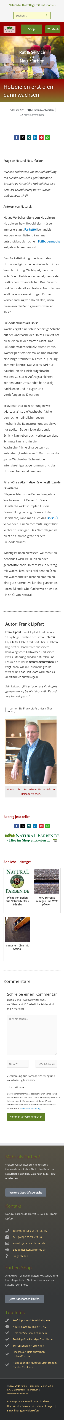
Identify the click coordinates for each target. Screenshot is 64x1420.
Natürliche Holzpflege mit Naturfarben (32, 5)
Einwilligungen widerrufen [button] (23, 1410)
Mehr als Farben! (22, 1157)
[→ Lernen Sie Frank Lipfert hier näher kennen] (28, 710)
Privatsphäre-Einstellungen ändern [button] (28, 1401)
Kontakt (13, 1206)
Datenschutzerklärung (30, 1108)
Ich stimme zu (19, 1087)
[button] (16, 137)
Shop (31, 29)
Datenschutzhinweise (17, 1393)
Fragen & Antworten (43, 109)
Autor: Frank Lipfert (24, 624)
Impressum (32, 1389)
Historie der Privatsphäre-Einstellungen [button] (30, 1406)
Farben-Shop (18, 1267)
